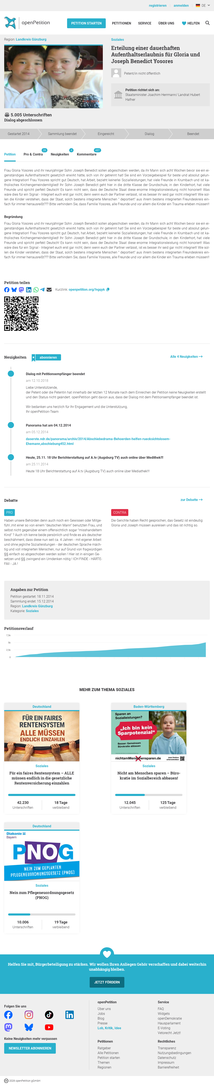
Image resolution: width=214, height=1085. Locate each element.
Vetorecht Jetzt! (169, 1033)
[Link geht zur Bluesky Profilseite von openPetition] (29, 1027)
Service (144, 23)
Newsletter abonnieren (30, 1048)
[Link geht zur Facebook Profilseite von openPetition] (8, 1014)
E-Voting (164, 1028)
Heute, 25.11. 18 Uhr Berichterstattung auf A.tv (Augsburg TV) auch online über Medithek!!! (94, 458)
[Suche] (207, 22)
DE (203, 6)
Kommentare (87, 152)
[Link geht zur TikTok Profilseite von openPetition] (49, 1014)
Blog (101, 1018)
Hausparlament (169, 1023)
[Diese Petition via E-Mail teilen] (49, 290)
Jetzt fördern (107, 982)
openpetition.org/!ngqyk (87, 290)
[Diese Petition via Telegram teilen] (42, 290)
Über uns (104, 1009)
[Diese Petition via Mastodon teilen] (21, 290)
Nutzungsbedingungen (174, 1053)
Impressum (166, 1063)
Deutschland (42, 707)
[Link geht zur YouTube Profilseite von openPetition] (49, 1027)
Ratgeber (104, 1048)
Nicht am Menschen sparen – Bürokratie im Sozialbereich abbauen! (148, 775)
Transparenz (167, 1048)
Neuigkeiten (60, 152)
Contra (119, 512)
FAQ (161, 1009)
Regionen (104, 1067)
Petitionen (122, 23)
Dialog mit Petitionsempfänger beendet (55, 374)
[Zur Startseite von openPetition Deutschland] (27, 23)
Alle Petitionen (108, 1053)
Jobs (101, 1014)
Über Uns (166, 23)
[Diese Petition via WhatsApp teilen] (36, 290)
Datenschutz (167, 1058)
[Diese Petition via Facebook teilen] (6, 290)
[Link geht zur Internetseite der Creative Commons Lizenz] (6, 1080)
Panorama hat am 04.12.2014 (48, 425)
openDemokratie (170, 1018)
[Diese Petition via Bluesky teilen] (14, 290)
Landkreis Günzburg (31, 39)
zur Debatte (190, 500)
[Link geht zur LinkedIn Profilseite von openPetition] (69, 1014)
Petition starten (86, 23)
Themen (104, 1063)
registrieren (158, 6)
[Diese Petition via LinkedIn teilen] (28, 290)
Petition (10, 154)
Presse (102, 1023)
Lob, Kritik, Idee (109, 1028)
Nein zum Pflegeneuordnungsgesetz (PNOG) (42, 895)
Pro (9, 512)
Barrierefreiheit (168, 1067)
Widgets (164, 1014)
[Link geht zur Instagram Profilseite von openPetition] (29, 1014)
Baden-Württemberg (149, 707)
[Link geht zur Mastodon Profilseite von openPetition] (8, 1027)
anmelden (181, 6)
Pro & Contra (33, 152)
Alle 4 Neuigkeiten (184, 357)
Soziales (117, 40)
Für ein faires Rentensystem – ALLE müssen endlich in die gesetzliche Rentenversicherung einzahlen (41, 778)
